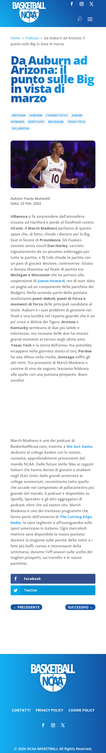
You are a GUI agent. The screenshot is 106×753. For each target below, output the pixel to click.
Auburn (35, 115)
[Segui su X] (91, 4)
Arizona (19, 115)
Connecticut (57, 115)
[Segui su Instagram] (82, 4)
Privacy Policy (49, 710)
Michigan (56, 122)
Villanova (20, 128)
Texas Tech (76, 122)
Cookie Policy (81, 710)
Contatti (21, 710)
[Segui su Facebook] (72, 4)
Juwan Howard (51, 280)
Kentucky (36, 122)
